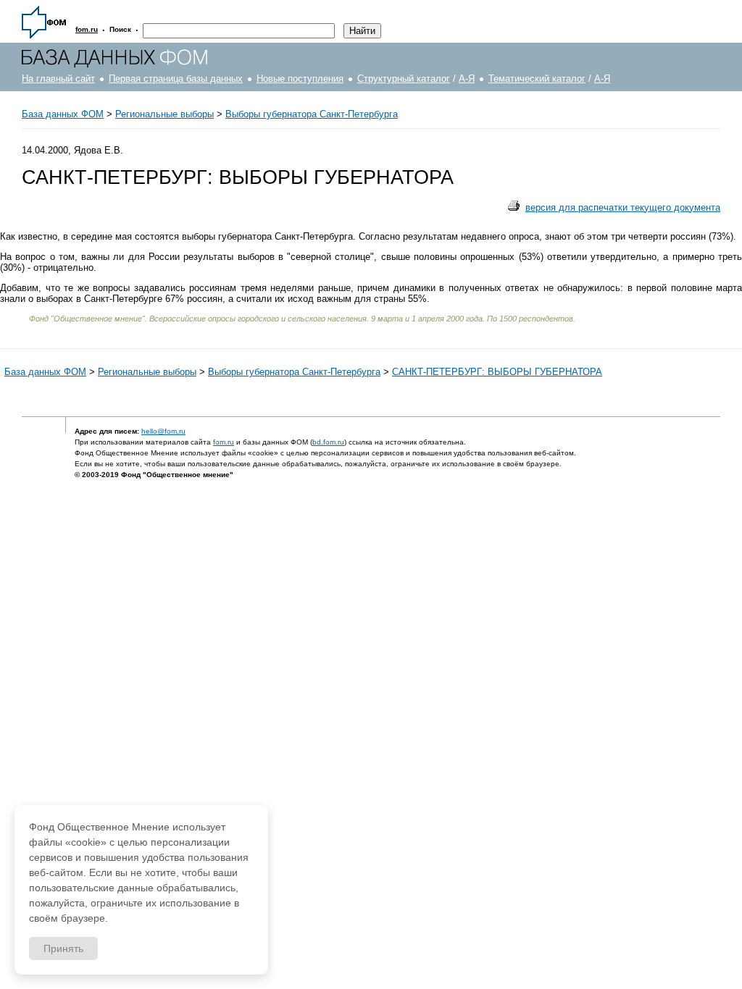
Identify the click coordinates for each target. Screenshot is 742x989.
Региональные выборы (164, 114)
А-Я (467, 78)
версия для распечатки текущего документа (622, 207)
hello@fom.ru (163, 431)
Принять (63, 948)
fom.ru (223, 442)
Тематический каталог (536, 78)
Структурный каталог (403, 78)
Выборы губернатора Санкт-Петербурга (311, 114)
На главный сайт (58, 78)
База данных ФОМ (63, 114)
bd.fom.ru (328, 442)
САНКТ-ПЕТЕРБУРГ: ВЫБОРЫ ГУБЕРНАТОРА (497, 371)
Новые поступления (300, 78)
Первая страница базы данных (176, 78)
